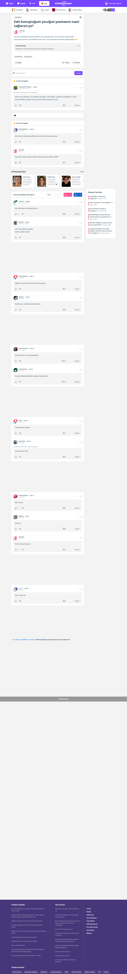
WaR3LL (21, 297)
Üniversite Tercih (61, 10)
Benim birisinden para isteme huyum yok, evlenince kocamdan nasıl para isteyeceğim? (67, 923)
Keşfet (22, 3)
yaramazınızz (23, 369)
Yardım (88, 908)
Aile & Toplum (17, 972)
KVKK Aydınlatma (92, 924)
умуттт (21, 588)
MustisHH (22, 441)
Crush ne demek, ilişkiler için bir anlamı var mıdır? (26, 955)
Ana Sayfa (16, 639)
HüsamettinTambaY (25, 87)
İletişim (88, 912)
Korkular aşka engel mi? (62, 955)
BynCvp (21, 222)
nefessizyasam (23, 348)
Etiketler (89, 933)
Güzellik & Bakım (77, 10)
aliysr (20, 420)
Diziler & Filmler (76, 972)
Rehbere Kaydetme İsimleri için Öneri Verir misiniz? (26, 921)
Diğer (66, 972)
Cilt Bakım (44, 972)
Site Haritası (90, 930)
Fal (99, 972)
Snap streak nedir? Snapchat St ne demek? (24, 941)
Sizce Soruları (28, 56)
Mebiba (21, 516)
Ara (33, 3)
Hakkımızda (90, 915)
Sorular (31, 639)
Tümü (82, 171)
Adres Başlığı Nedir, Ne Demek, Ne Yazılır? (24, 937)
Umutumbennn (23, 276)
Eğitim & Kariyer (90, 972)
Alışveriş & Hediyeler (31, 972)
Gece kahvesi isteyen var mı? (64, 929)
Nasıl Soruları (18, 56)
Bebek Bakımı (34, 10)
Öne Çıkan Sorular (92, 927)
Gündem (46, 10)
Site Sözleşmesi (91, 918)
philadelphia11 (23, 129)
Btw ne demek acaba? (18, 945)
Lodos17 (21, 201)
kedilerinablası (23, 495)
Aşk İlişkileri (19, 10)
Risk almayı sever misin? (62, 951)
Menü (11, 3)
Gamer (106, 972)
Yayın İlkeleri (90, 921)
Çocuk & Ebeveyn (56, 972)
